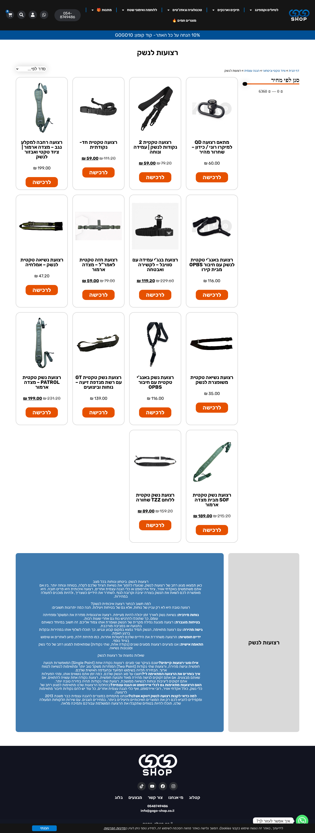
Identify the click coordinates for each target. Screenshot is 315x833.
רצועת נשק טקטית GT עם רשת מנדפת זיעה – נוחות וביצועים (98, 382)
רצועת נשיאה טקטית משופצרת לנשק (211, 379)
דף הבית (294, 70)
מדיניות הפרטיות (115, 828)
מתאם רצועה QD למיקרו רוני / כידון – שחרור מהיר (212, 147)
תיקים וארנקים (228, 10)
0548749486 (157, 806)
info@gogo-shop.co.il (157, 811)
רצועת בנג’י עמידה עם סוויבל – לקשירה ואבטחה (155, 264)
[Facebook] (163, 786)
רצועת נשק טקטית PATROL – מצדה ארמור (41, 382)
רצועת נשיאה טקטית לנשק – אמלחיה (41, 262)
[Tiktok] (141, 786)
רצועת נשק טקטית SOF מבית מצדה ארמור (212, 499)
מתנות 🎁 (104, 10)
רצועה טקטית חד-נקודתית (98, 144)
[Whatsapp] (302, 821)
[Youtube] (152, 786)
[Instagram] (173, 786)
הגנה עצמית (251, 70)
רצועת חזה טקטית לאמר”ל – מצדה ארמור (98, 264)
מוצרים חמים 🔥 (184, 20)
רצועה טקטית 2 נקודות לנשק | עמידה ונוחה (155, 147)
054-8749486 (67, 15)
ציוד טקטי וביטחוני (274, 70)
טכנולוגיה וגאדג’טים (187, 10)
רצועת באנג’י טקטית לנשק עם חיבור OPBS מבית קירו (212, 264)
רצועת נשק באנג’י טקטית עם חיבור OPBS (155, 382)
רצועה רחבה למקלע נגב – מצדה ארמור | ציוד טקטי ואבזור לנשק (41, 149)
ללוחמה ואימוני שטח (142, 10)
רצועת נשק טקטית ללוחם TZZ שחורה (155, 497)
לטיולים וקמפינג (266, 10)
